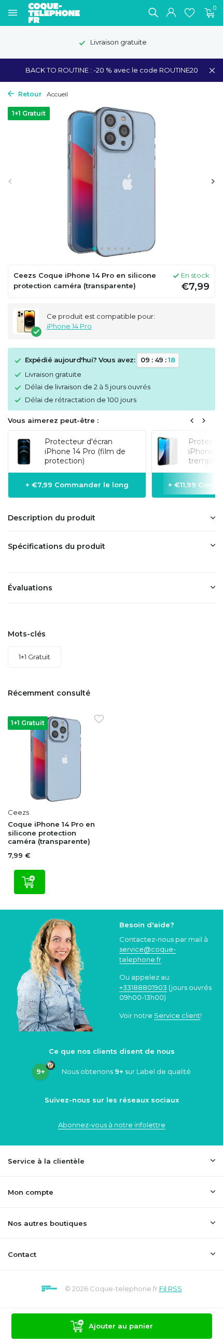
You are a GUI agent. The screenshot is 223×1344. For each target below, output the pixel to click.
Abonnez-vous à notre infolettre (111, 1125)
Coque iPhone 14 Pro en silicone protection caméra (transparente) (51, 833)
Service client (177, 1015)
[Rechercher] (153, 12)
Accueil (57, 94)
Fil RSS (170, 1288)
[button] (95, 248)
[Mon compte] (171, 13)
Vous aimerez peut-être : (53, 420)
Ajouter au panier (121, 1326)
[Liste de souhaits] (189, 13)
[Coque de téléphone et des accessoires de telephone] (59, 13)
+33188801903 (143, 987)
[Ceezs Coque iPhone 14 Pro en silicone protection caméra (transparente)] (56, 759)
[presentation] (10, 181)
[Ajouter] (29, 882)
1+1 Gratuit (34, 657)
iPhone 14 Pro (69, 326)
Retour (29, 94)
